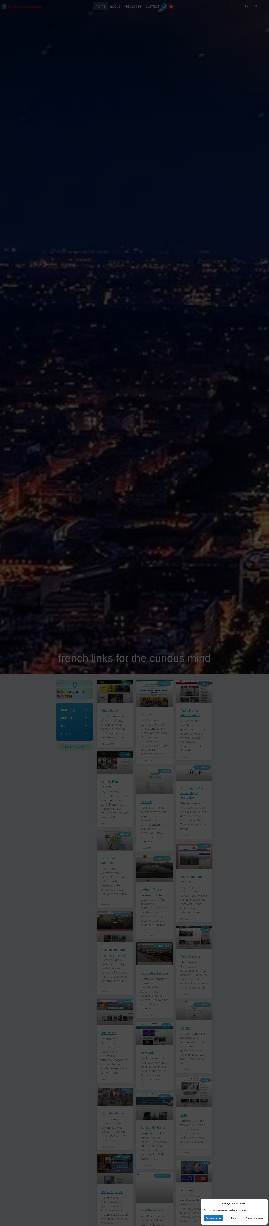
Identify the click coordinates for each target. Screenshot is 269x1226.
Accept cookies (213, 1218)
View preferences (254, 1218)
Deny (233, 1218)
